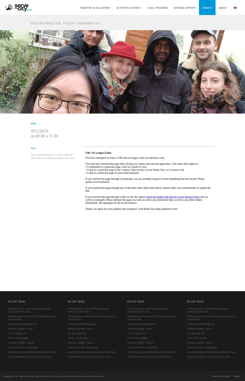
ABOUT (223, 7)
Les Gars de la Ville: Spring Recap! (23, 347)
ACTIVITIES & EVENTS (128, 7)
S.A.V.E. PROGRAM (157, 7)
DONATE (207, 7)
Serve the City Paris (221, 376)
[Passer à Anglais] (235, 8)
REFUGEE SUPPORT (185, 7)
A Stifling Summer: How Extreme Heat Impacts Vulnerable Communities (29, 310)
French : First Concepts (18, 338)
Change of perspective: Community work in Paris (29, 356)
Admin (237, 376)
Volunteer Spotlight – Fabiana (21, 342)
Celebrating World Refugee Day (22, 324)
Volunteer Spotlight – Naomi (20, 328)
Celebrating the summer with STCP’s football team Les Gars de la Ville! (32, 318)
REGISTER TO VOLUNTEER (95, 7)
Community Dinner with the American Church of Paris (32, 352)
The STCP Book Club (17, 333)
